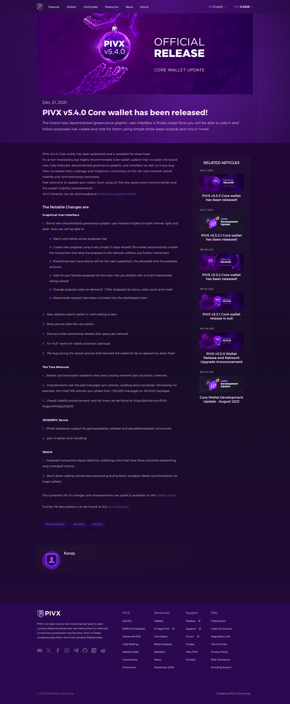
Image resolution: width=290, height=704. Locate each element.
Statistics (159, 651)
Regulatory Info (220, 636)
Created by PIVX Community (233, 693)
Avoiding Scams (221, 667)
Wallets (71, 7)
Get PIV (127, 621)
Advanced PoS (131, 636)
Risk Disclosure (220, 659)
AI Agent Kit (161, 628)
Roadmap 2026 (164, 667)
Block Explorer (163, 644)
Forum (190, 636)
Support (191, 628)
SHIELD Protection (134, 628)
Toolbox (190, 621)
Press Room (218, 621)
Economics (129, 667)
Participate (91, 7)
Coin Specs (161, 636)
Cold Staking (130, 644)
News (129, 7)
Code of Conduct (221, 628)
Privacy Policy (219, 651)
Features (53, 7)
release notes (166, 495)
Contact (191, 659)
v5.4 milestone (118, 506)
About (144, 7)
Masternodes (131, 651)
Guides (190, 644)
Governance (130, 659)
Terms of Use (219, 644)
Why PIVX (192, 651)
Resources (111, 7)
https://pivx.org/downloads (117, 194)
